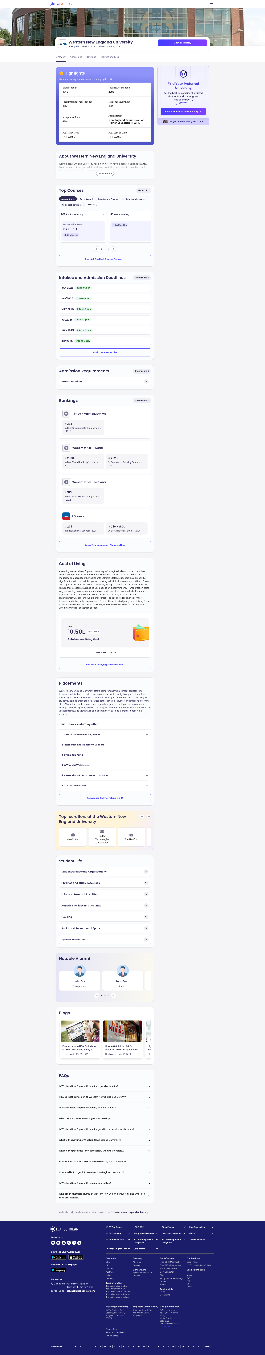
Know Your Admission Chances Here (105, 545)
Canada (109, 1268)
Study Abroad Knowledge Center (171, 1279)
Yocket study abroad (142, 1272)
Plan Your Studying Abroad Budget (104, 664)
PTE (188, 1281)
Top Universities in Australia (118, 1294)
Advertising (86, 199)
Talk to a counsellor (168, 1268)
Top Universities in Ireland (117, 1297)
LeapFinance (192, 1262)
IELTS (162, 1292)
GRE (189, 1284)
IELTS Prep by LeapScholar (199, 1265)
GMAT (189, 1286)
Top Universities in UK (115, 1288)
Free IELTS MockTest (169, 1262)
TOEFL (190, 1275)
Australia (110, 1272)
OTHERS (206, 1346)
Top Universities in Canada (118, 1291)
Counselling (165, 1295)
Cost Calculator (167, 1272)
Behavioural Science (136, 199)
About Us (137, 1262)
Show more (140, 277)
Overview (61, 56)
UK (107, 1265)
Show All (91, 204)
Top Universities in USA (116, 1286)
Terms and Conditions (115, 1332)
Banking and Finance (109, 199)
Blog (162, 1275)
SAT (188, 1278)
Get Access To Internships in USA (105, 798)
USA (108, 1262)
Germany (110, 1278)
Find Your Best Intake (105, 352)
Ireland (109, 1275)
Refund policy (112, 1335)
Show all (142, 190)
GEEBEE (136, 1275)
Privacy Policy (112, 1329)
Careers (136, 1265)
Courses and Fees (109, 56)
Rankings (91, 56)
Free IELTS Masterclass (170, 1265)
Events (163, 1284)
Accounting (68, 199)
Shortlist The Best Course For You (103, 259)
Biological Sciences (71, 204)
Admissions (76, 56)
